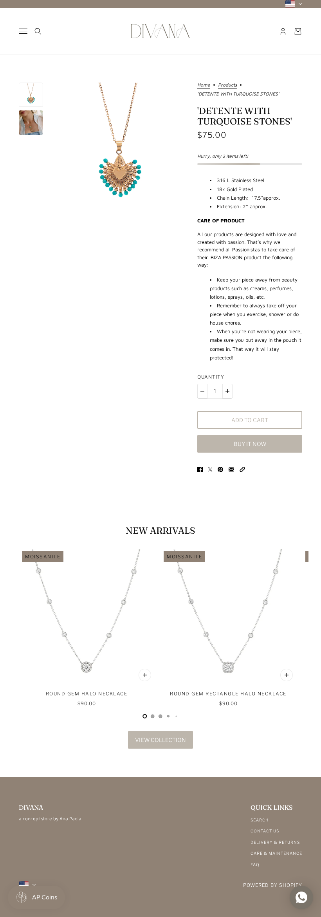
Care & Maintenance (276, 853)
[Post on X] (210, 469)
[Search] (38, 31)
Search (260, 820)
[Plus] (227, 391)
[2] (160, 716)
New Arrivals (160, 530)
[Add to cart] (145, 675)
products (227, 85)
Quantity (210, 377)
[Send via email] (231, 469)
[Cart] (298, 31)
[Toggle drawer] (23, 31)
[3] (168, 716)
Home (203, 85)
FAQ (255, 864)
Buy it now (250, 443)
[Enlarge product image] (120, 147)
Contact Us (265, 831)
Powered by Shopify (272, 885)
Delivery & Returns (275, 842)
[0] (145, 716)
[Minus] (202, 391)
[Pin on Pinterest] (220, 469)
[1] (152, 716)
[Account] (283, 31)
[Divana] (160, 31)
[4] (176, 716)
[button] (242, 469)
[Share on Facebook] (200, 469)
